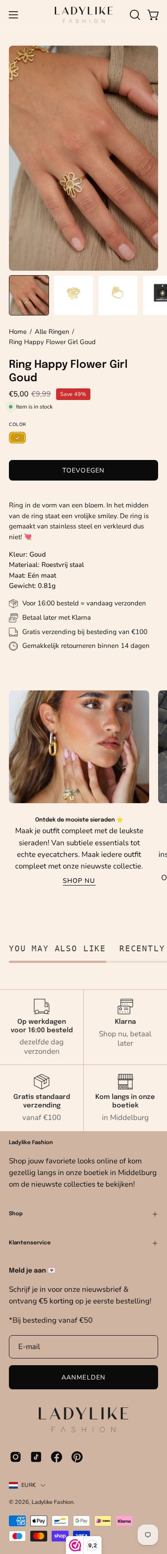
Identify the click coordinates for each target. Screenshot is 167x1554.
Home (18, 331)
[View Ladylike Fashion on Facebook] (56, 1457)
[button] (134, 15)
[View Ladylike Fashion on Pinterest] (77, 1457)
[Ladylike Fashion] (84, 15)
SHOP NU (79, 881)
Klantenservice (30, 1243)
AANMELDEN (83, 1377)
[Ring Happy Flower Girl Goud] (29, 295)
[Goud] (17, 438)
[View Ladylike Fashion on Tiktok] (36, 1457)
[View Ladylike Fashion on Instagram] (15, 1457)
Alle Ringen (52, 331)
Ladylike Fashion (52, 1502)
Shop (16, 1214)
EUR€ (28, 1485)
